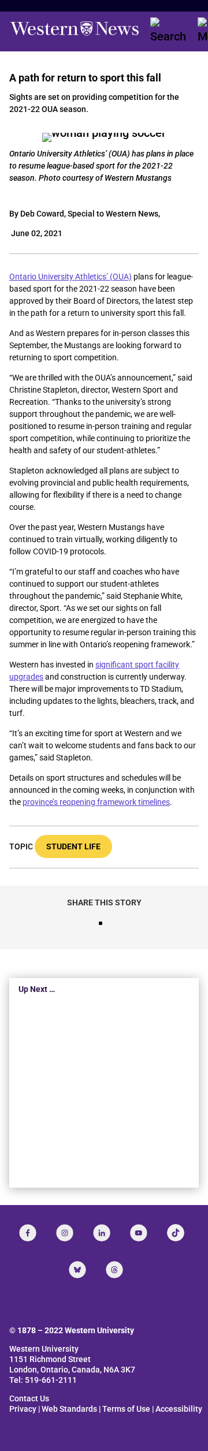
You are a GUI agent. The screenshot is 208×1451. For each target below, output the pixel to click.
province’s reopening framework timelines (96, 802)
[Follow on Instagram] (64, 1232)
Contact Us (29, 1398)
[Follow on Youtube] (138, 1232)
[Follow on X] (77, 1269)
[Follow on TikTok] (175, 1232)
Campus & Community (104, 1138)
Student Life (73, 846)
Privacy (22, 1408)
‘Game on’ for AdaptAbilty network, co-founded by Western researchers (88, 1099)
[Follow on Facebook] (27, 1232)
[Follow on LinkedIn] (101, 1232)
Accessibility (178, 1408)
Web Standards (69, 1408)
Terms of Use (126, 1408)
